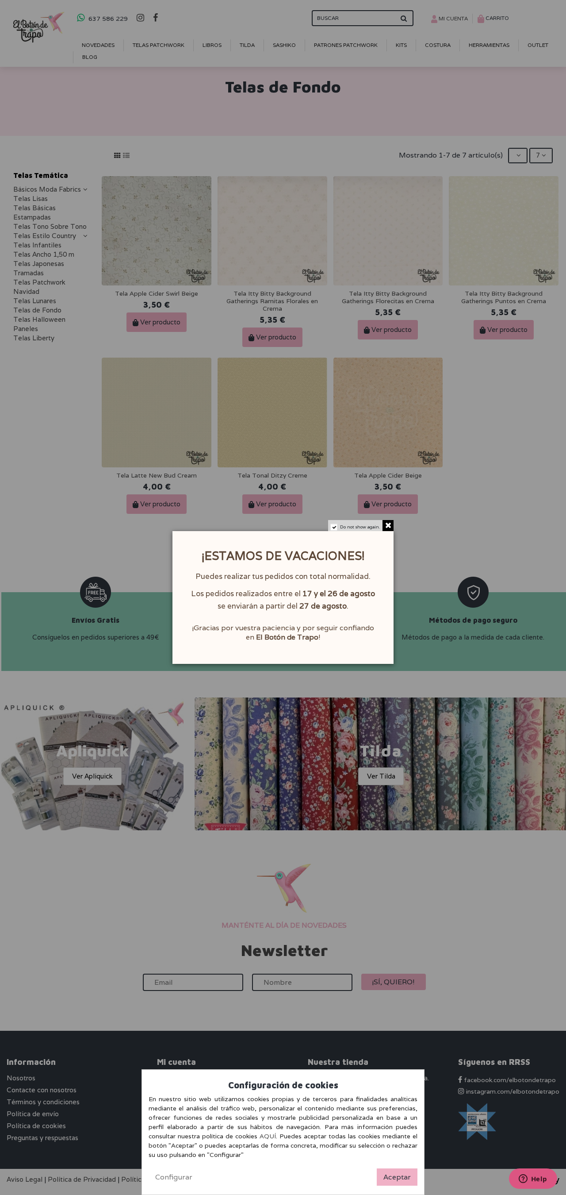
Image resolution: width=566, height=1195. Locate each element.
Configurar (173, 1177)
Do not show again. (360, 527)
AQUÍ (268, 1136)
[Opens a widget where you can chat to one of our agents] (533, 1179)
